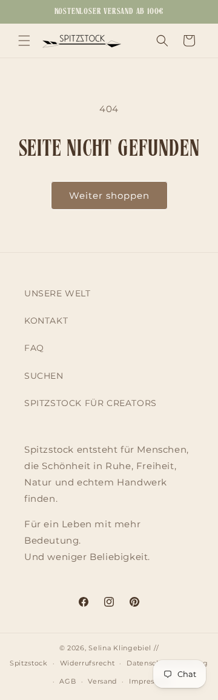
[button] (24, 40)
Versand (102, 681)
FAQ (34, 347)
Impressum (149, 681)
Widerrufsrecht (87, 663)
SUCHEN (44, 375)
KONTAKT (46, 320)
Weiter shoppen (109, 195)
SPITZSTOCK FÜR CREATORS (90, 403)
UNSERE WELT (57, 293)
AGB (67, 681)
